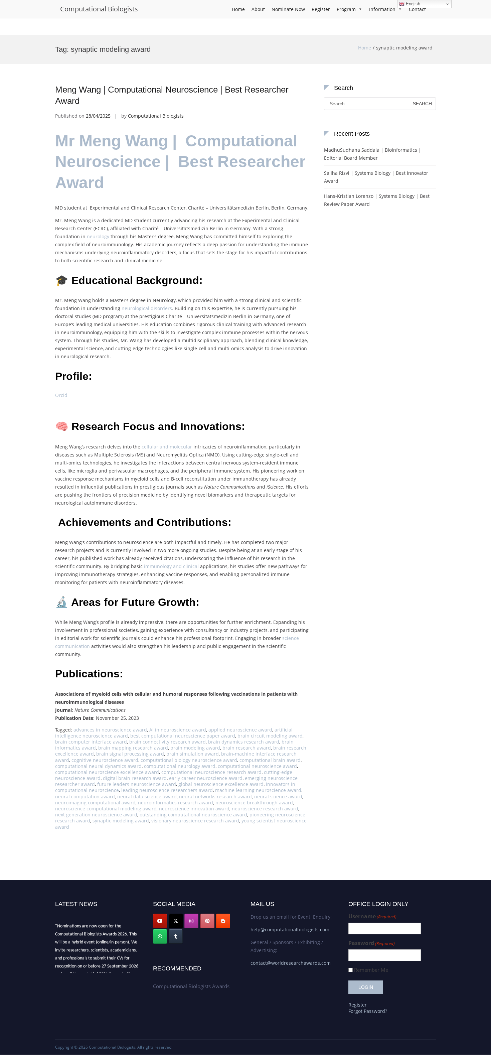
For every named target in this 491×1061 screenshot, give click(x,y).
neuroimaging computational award (95, 802)
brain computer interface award (91, 742)
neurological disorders (147, 308)
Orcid (61, 395)
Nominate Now (288, 9)
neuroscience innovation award (194, 808)
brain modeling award (195, 748)
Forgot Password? (367, 1011)
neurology (98, 236)
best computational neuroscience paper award (182, 736)
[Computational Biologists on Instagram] (191, 921)
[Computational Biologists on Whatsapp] (160, 936)
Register (321, 9)
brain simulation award (192, 754)
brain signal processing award (130, 754)
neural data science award (147, 796)
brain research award (246, 748)
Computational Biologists (99, 8)
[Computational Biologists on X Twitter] (176, 921)
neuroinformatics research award (175, 802)
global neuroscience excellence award (221, 784)
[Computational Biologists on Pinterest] (207, 921)
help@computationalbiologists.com (290, 929)
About (258, 9)
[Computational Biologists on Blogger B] (223, 921)
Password (371, 943)
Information (382, 9)
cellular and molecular (167, 446)
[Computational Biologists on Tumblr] (176, 936)
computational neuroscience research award (211, 772)
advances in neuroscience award (110, 729)
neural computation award (85, 796)
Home (238, 9)
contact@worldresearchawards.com (291, 963)
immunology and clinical (171, 566)
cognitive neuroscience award (104, 760)
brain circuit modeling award (270, 736)
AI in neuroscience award (177, 729)
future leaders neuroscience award (136, 784)
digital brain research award (135, 778)
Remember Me (371, 970)
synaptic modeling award (121, 820)
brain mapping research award (133, 748)
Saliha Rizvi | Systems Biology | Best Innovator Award (376, 177)
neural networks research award (215, 796)
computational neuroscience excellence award (107, 772)
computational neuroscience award (257, 766)
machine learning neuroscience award (258, 790)
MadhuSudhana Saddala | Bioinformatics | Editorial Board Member (372, 154)
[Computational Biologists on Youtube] (160, 921)
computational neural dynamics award (98, 766)
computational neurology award (179, 766)
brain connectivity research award (167, 742)
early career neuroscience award (205, 778)
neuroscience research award (265, 808)
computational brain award (270, 760)
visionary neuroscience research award (195, 820)
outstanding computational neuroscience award (193, 814)
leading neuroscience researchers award (167, 790)
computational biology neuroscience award (189, 760)
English (412, 3)
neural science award (278, 796)
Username (372, 916)
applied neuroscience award (240, 729)
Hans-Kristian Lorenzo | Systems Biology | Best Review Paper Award (377, 200)
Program (346, 9)
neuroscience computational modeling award (106, 808)
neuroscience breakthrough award (254, 802)
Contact (417, 9)
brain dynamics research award (243, 742)
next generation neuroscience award (96, 814)
